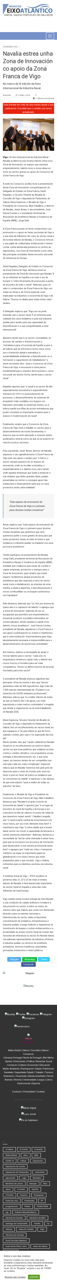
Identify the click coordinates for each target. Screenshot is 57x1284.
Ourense (23, 1195)
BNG (36, 1155)
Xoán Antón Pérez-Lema (16, 1246)
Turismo (49, 1072)
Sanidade (8, 1072)
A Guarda (38, 1149)
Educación (45, 1065)
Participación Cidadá (31, 1068)
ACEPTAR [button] (34, 1277)
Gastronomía (23, 1083)
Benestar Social (44, 1061)
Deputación (38, 1161)
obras (8, 1189)
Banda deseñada (36, 1076)
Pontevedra (29, 1201)
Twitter (43, 959)
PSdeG (27, 1206)
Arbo (25, 1155)
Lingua (41, 1079)
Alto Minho (48, 1057)
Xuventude (21, 1076)
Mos (45, 1183)
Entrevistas (19, 1061)
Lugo (24, 1178)
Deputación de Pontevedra (17, 1172)
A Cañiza (9, 1149)
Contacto (17, 1091)
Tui (48, 1223)
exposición (10, 1178)
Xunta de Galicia (40, 1246)
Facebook (28, 964)
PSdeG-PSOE (42, 1206)
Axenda (8, 1079)
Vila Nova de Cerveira (14, 1235)
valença (8, 1229)
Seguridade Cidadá (24, 1072)
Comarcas (28, 1054)
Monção (33, 1183)
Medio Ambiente (11, 1068)
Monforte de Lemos (14, 1183)
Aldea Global (14, 1050)
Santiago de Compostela (16, 1223)
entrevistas (40, 1172)
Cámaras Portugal (12, 1057)
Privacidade (29, 1091)
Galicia (25, 1050)
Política (31, 1061)
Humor (50, 1076)
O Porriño (9, 1195)
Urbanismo (8, 1076)
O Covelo (21, 1189)
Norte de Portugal (32, 1057)
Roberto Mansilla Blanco (25, 1212)
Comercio (12, 1065)
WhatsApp (29, 959)
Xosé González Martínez (16, 1241)
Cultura (22, 1065)
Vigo (15, 47)
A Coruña (24, 1149)
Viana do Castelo (26, 1229)
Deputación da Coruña (15, 1166)
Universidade (29, 1079)
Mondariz (37, 1178)
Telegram (14, 959)
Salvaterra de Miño (37, 1218)
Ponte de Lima (11, 1201)
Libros (49, 1079)
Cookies (41, 1091)
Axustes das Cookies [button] (15, 1277)
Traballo (39, 1072)
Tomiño (37, 1223)
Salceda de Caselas (14, 1218)
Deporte (36, 1083)
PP (42, 1201)
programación (11, 1206)
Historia (18, 1079)
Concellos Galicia (39, 1050)
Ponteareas (39, 1195)
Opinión (8, 1061)
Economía (7, 47)
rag (6, 1212)
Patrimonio (48, 1068)
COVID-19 (9, 1161)
